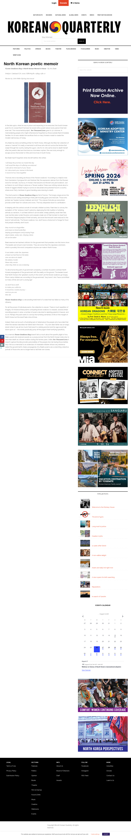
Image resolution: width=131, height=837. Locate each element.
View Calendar (86, 670)
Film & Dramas (36, 790)
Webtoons (35, 809)
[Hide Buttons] (1, 348)
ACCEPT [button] (106, 834)
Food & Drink (35, 795)
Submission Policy (12, 775)
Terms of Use (11, 766)
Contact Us (110, 775)
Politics (33, 771)
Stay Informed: (47, 37)
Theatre (34, 785)
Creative (34, 804)
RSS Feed (84, 775)
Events (33, 814)
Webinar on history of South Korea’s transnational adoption (101, 667)
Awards (59, 780)
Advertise (109, 766)
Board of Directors (62, 771)
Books (33, 780)
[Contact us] (2, 345)
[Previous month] (83, 616)
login (54, 3)
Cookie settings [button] (95, 834)
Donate (63, 3)
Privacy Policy (11, 771)
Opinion (34, 775)
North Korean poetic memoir (31, 64)
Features (34, 766)
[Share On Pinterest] (2, 341)
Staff (58, 775)
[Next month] (123, 616)
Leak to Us (110, 780)
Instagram (85, 771)
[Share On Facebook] (2, 337)
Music (33, 799)
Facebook (85, 766)
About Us (59, 766)
